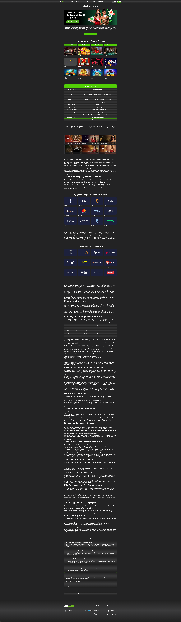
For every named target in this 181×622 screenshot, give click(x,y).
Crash (96, 44)
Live (83, 44)
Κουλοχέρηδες (109, 44)
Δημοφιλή (70, 44)
